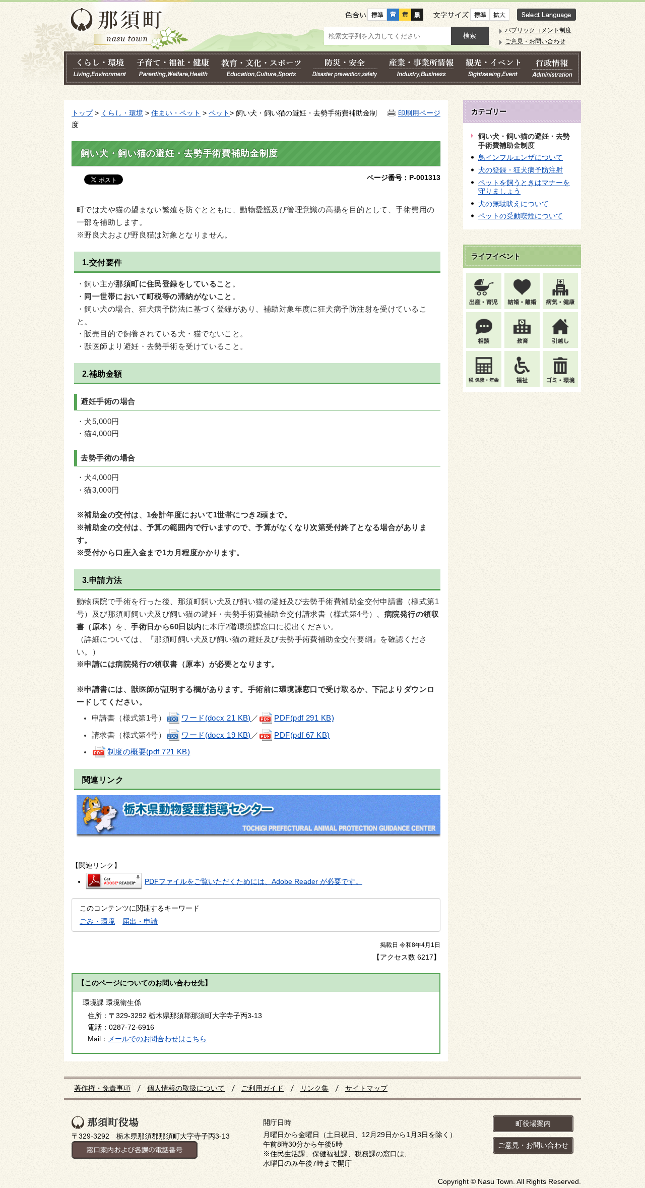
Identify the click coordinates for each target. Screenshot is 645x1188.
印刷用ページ (419, 113)
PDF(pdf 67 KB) (302, 735)
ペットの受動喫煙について (520, 216)
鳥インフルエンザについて (520, 157)
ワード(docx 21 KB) (216, 718)
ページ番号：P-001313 (403, 177)
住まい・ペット (176, 113)
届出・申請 (140, 921)
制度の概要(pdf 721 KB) (148, 752)
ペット (219, 113)
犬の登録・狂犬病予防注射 (520, 170)
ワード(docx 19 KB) (216, 735)
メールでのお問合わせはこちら (157, 1039)
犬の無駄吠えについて (513, 204)
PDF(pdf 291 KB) (304, 718)
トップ (82, 113)
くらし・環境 (122, 113)
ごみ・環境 (97, 921)
